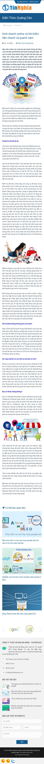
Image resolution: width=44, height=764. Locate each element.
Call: (3, 761)
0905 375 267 (23, 2)
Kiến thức (18, 25)
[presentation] (3, 629)
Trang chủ (9, 25)
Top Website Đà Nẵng (22, 755)
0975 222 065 (34, 2)
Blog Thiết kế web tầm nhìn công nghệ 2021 (19, 614)
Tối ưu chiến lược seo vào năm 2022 (24, 698)
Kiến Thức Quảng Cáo (25, 43)
